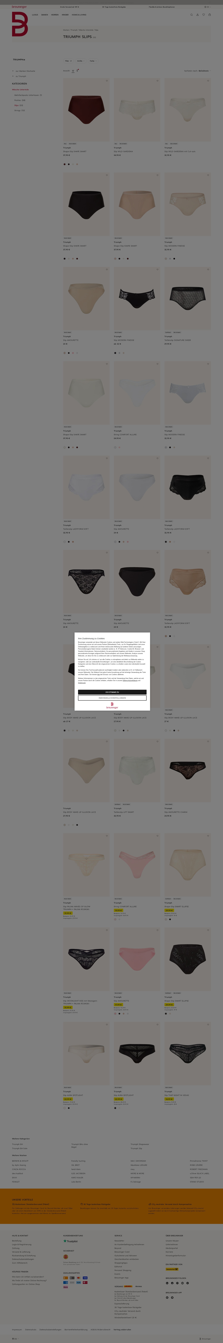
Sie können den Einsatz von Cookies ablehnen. (106, 674)
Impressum (82, 683)
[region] (112, 671)
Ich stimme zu (112, 692)
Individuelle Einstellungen (112, 698)
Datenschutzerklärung (130, 680)
